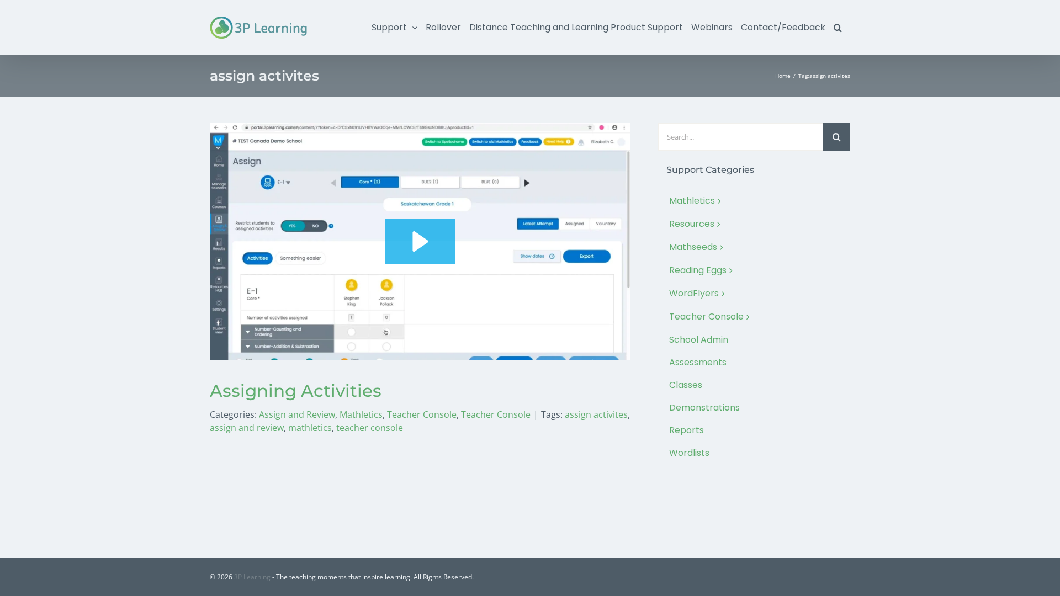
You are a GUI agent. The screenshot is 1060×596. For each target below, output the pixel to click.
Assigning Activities (295, 390)
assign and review (247, 428)
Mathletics (361, 414)
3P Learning (252, 577)
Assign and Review (297, 414)
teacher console (369, 428)
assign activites (596, 414)
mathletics (310, 428)
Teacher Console (422, 414)
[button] (838, 27)
